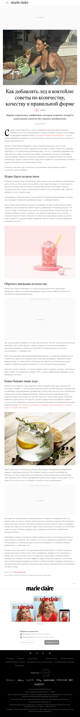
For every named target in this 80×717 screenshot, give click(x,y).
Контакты (21, 658)
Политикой (27, 637)
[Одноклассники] (43, 653)
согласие (27, 634)
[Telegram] (49, 653)
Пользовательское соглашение (15, 662)
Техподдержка (19, 665)
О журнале (10, 658)
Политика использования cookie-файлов (40, 662)
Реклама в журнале (67, 658)
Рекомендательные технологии (65, 662)
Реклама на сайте (51, 658)
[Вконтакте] (37, 653)
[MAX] (30, 653)
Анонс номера (32, 658)
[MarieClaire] (19, 2)
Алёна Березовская (20, 572)
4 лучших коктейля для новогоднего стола (52, 135)
